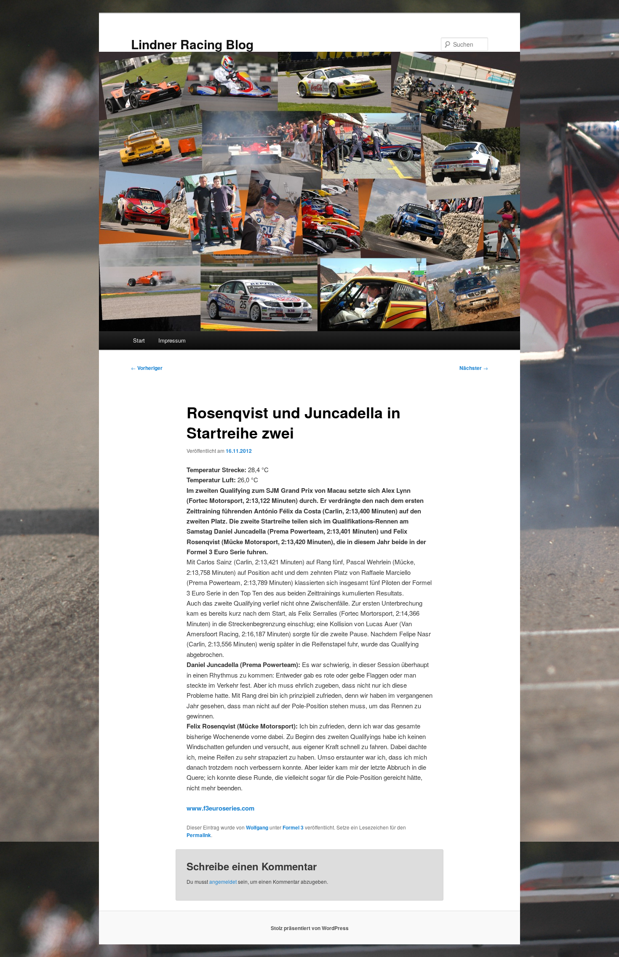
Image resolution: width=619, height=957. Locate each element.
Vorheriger (147, 368)
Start (139, 340)
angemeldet (223, 881)
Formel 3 (293, 827)
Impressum (172, 340)
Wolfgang (257, 827)
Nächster (473, 368)
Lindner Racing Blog (192, 44)
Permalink (199, 835)
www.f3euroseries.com (220, 808)
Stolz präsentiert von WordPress (310, 928)
